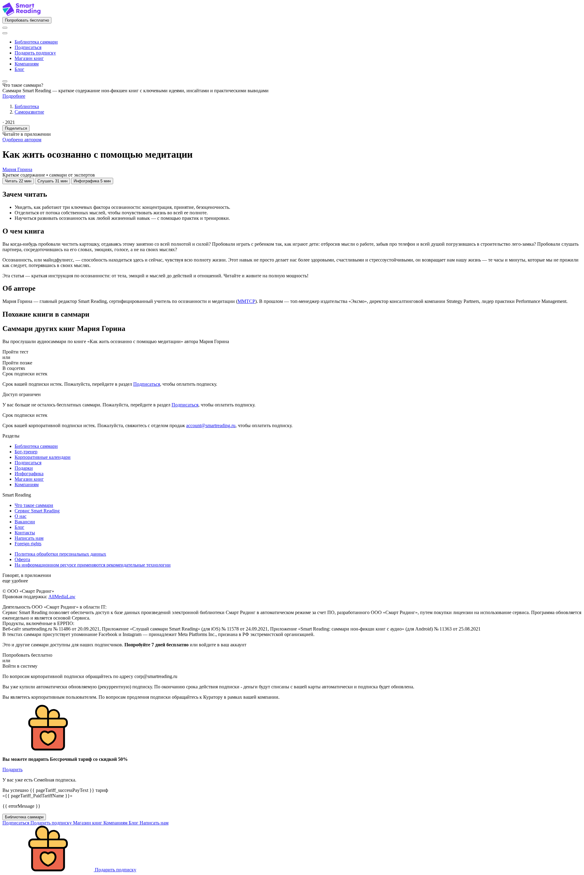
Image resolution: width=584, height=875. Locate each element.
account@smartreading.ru (210, 425)
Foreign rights (28, 543)
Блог (19, 69)
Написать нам (29, 538)
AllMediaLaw (61, 596)
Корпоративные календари (43, 457)
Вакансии (25, 521)
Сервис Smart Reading (37, 510)
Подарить (12, 769)
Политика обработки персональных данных (60, 554)
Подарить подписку (35, 52)
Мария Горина (17, 169)
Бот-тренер (26, 451)
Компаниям (27, 63)
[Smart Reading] (21, 14)
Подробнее (13, 96)
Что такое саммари (34, 505)
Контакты (25, 532)
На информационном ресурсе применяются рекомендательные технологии (93, 565)
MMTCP (246, 301)
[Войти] (4, 28)
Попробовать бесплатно (27, 20)
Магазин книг (29, 58)
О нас (20, 516)
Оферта (22, 559)
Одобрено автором (21, 139)
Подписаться (28, 47)
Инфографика (29, 473)
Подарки (24, 468)
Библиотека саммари (36, 41)
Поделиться (16, 128)
